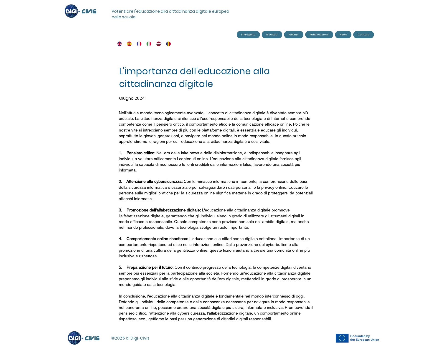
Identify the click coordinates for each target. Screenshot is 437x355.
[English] (118, 43)
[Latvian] (158, 43)
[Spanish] (128, 43)
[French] (138, 43)
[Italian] (148, 43)
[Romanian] (167, 43)
